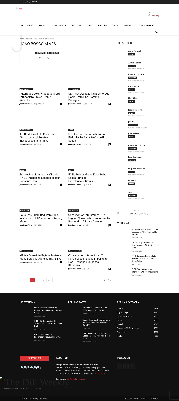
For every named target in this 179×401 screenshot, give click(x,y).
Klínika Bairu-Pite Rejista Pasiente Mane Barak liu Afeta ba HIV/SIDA (40, 257)
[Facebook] (154, 1)
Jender (71, 130)
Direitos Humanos (26, 251)
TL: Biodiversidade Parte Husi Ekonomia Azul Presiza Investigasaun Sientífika (38, 137)
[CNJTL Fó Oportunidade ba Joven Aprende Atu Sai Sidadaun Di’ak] (123, 246)
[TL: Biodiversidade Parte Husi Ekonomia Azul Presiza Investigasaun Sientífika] (41, 120)
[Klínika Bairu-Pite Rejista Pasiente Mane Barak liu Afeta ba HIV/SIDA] (41, 241)
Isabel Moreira (135, 110)
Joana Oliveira (135, 133)
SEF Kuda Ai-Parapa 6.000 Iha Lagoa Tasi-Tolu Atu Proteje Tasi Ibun (96, 336)
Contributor (134, 86)
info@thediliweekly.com (76, 379)
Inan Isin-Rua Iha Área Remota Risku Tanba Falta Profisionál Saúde (86, 137)
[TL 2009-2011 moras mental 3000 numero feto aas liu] (74, 311)
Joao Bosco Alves (26, 104)
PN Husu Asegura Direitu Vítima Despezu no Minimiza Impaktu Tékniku (145, 231)
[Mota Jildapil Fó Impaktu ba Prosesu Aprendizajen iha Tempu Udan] (26, 311)
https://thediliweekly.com (44, 58)
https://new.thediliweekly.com (137, 127)
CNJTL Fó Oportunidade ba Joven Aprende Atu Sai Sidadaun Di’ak (145, 245)
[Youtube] (132, 366)
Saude (71, 170)
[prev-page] (22, 280)
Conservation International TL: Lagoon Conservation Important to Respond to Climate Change (89, 218)
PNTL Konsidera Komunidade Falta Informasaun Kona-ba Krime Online (144, 258)
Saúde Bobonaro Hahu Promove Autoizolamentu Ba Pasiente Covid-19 (96, 322)
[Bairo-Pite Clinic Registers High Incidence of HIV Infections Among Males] (41, 201)
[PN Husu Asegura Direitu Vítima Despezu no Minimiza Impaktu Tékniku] (123, 232)
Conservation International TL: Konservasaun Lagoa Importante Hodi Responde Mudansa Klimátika (87, 260)
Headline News (74, 89)
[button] (156, 32)
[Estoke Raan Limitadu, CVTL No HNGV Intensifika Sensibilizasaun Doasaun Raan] (41, 160)
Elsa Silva (132, 98)
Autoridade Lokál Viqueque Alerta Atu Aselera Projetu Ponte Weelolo (40, 97)
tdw (130, 192)
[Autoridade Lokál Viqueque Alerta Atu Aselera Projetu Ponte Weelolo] (41, 79)
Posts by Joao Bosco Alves (44, 39)
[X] (157, 1)
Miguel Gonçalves (136, 168)
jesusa (131, 121)
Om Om (132, 180)
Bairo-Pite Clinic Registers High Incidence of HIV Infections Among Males (41, 218)
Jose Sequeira (134, 157)
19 (49, 280)
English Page (24, 210)
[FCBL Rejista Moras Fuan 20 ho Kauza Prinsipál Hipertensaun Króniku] (89, 160)
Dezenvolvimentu (26, 89)
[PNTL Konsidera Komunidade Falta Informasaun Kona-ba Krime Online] (123, 259)
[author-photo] (28, 56)
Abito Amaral (134, 51)
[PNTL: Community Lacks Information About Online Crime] (123, 272)
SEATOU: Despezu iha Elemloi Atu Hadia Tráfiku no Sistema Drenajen (88, 97)
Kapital (22, 170)
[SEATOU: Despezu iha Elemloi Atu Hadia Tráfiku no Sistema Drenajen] (89, 79)
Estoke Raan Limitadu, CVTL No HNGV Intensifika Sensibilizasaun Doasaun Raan (40, 178)
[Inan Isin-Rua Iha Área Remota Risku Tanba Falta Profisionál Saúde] (89, 120)
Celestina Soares (136, 74)
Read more (100, 373)
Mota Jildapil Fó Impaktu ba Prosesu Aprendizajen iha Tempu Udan (48, 310)
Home (22, 39)
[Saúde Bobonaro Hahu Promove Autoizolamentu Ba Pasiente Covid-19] (74, 323)
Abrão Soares (134, 62)
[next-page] (54, 280)
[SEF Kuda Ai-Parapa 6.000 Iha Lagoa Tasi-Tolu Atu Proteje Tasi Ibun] (74, 336)
